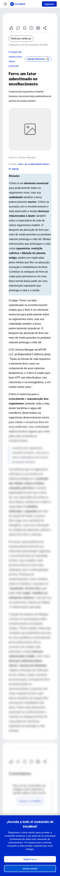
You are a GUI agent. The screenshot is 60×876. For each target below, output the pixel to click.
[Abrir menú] (5, 4)
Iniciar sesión (30, 868)
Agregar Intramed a (36, 59)
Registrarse (30, 859)
